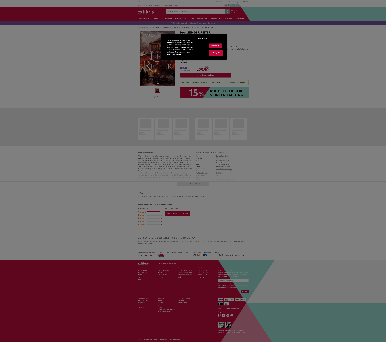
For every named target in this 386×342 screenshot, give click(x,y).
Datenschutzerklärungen (174, 54)
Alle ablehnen (215, 45)
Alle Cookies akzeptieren (216, 53)
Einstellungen (202, 38)
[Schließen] (223, 35)
